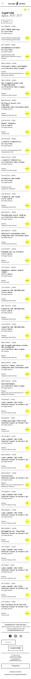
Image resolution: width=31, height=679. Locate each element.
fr (28, 9)
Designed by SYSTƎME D (15, 671)
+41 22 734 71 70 (15, 659)
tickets (27, 38)
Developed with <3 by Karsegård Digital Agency (15, 674)
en (25, 9)
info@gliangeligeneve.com (15, 630)
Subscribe (15, 648)
